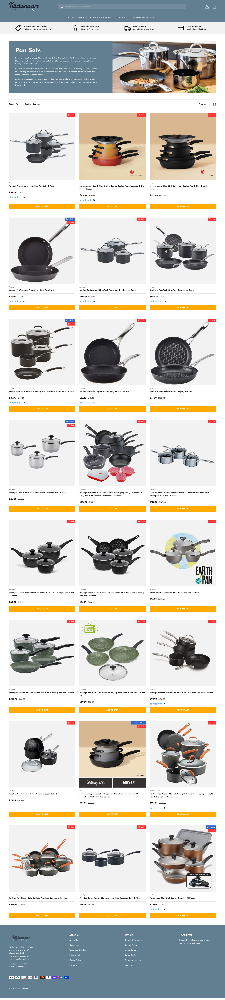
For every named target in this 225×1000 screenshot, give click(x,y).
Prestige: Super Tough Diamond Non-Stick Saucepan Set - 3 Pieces (110, 898)
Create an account (132, 960)
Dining (121, 17)
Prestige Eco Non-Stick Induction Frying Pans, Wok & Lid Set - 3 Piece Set (112, 694)
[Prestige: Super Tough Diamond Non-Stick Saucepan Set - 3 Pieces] (112, 858)
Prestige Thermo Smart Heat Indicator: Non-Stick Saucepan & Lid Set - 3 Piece (41, 594)
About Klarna (130, 950)
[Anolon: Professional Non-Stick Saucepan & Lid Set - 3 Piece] (112, 251)
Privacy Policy (75, 955)
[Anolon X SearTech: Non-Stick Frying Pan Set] (183, 352)
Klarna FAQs (130, 955)
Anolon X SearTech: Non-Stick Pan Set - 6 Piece (172, 290)
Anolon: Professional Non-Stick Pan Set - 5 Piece (31, 186)
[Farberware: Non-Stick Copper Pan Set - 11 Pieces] (183, 858)
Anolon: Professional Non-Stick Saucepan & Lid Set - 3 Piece (107, 290)
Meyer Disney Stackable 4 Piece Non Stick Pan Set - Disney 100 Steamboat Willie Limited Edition (108, 795)
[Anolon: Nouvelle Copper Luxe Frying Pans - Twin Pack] (112, 352)
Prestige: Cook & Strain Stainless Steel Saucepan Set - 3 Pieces (38, 493)
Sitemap (73, 965)
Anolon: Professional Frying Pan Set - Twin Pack (31, 290)
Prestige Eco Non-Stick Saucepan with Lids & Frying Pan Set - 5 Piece (41, 693)
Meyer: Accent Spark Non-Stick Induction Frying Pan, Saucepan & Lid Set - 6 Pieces (111, 187)
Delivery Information (133, 940)
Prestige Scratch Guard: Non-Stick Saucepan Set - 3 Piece (36, 794)
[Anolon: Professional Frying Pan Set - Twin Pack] (42, 251)
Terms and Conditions (78, 950)
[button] (214, 7)
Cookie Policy (75, 960)
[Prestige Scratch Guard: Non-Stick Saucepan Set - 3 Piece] (42, 754)
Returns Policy (130, 945)
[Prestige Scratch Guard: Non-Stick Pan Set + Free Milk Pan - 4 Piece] (183, 653)
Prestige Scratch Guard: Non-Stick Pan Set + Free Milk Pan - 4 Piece (181, 693)
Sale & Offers (76, 17)
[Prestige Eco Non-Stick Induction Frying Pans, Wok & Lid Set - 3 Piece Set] (112, 653)
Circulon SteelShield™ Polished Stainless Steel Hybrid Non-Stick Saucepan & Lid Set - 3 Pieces (179, 494)
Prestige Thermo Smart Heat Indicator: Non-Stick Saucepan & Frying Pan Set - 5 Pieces (111, 594)
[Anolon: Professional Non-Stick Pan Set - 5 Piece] (42, 146)
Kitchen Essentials (143, 17)
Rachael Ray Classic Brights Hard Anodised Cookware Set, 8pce (38, 898)
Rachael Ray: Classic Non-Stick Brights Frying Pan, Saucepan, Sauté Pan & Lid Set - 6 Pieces (181, 795)
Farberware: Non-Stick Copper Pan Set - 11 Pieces (172, 898)
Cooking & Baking (100, 17)
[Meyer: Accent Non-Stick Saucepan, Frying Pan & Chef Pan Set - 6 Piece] (183, 146)
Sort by (28, 104)
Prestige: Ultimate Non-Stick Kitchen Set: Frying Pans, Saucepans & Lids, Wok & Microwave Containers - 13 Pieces (110, 494)
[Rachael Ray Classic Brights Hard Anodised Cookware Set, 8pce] (42, 858)
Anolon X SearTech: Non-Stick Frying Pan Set (171, 392)
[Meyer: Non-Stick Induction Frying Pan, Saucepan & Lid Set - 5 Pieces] (42, 352)
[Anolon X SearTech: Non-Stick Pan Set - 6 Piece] (183, 251)
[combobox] (122, 6)
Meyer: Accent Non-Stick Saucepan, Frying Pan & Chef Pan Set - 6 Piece (180, 187)
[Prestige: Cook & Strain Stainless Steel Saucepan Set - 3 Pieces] (42, 453)
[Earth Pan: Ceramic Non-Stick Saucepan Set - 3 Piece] (183, 553)
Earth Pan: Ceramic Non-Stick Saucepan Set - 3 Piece (174, 593)
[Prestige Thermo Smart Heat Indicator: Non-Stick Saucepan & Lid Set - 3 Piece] (42, 553)
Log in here (129, 965)
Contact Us (74, 945)
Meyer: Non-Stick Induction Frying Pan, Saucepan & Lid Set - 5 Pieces (41, 392)
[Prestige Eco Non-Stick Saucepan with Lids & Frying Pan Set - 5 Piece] (42, 653)
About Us (73, 940)
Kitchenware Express (21, 988)
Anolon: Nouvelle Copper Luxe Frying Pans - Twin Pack (105, 392)
